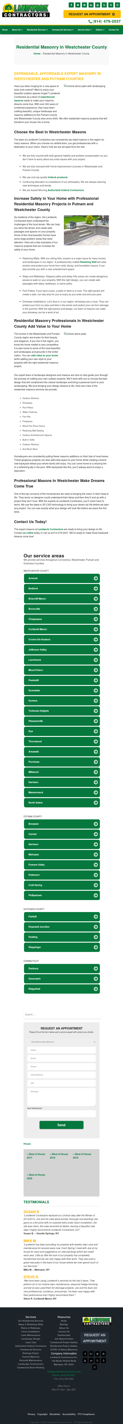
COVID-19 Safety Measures (64, 1349)
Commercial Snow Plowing (30, 1367)
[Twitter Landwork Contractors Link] (77, 4)
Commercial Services (62, 29)
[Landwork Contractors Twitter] (97, 1353)
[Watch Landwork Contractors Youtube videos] (97, 4)
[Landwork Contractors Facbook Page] (85, 1353)
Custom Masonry (30, 1356)
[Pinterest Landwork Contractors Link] (84, 4)
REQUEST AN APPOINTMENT (90, 14)
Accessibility (69, 1414)
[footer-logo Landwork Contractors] (96, 1326)
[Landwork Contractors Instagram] (94, 1367)
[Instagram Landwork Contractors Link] (117, 4)
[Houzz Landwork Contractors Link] (110, 4)
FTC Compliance (86, 1414)
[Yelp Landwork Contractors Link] (104, 4)
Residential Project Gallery (63, 1345)
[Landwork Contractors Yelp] (103, 1353)
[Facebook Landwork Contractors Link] (71, 4)
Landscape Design (30, 1338)
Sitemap (64, 1324)
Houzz (27, 1143)
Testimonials (63, 1335)
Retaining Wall (88, 262)
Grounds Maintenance (30, 1360)
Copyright (42, 1414)
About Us (16, 29)
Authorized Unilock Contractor (30, 1345)
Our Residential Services (30, 1320)
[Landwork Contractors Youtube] (85, 1360)
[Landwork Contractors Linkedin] (91, 1360)
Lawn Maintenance (30, 1335)
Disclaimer (55, 1414)
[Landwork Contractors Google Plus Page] (91, 1353)
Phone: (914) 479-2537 (63, 1375)
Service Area (84, 29)
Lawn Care (30, 1342)
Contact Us (114, 29)
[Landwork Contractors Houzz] (103, 1360)
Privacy (31, 1414)
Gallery (99, 29)
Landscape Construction (31, 1363)
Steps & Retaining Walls (30, 1324)
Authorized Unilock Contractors (66, 190)
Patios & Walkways (30, 1327)
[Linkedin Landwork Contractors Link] (91, 4)
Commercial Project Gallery (64, 1342)
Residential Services (36, 29)
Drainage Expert (30, 1353)
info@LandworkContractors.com (64, 1371)
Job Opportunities (63, 1338)
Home (5, 29)
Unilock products (58, 177)
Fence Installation (30, 1331)
